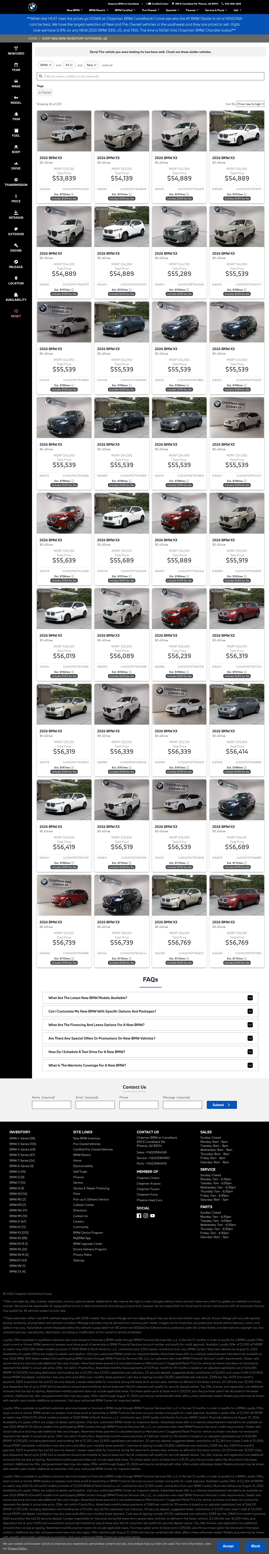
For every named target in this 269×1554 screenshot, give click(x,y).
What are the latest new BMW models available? (87, 998)
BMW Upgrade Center (87, 1243)
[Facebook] (139, 1216)
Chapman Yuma (147, 1194)
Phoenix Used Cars (149, 1200)
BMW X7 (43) (18, 1260)
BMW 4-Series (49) (22, 1149)
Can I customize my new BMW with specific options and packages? (102, 1011)
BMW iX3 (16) (18, 1194)
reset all (107, 65)
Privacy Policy (82, 1254)
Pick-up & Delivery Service (91, 1199)
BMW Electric (97, 10)
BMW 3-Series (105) (23, 1144)
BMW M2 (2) (18, 1199)
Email (87, 1097)
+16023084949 (156, 1163)
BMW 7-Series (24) (22, 1160)
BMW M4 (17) (18, 1210)
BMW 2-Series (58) (22, 1138)
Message (176, 1097)
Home (32, 38)
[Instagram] (146, 1216)
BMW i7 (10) (17, 1182)
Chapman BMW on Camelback (123, 3)
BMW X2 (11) (18, 1227)
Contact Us (80, 1216)
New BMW (73, 10)
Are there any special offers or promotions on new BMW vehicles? (101, 1038)
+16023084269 (156, 1152)
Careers (78, 1221)
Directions (80, 1210)
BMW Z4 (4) (18, 1271)
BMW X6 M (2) (19, 1254)
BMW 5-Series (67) (22, 1155)
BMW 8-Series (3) (21, 1166)
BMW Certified (124, 10)
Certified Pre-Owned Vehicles (93, 1149)
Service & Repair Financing (91, 1188)
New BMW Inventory (86, 1138)
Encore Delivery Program (90, 1249)
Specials (171, 10)
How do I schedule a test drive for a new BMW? (86, 1052)
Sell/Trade (80, 1171)
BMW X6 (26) (18, 1249)
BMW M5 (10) (18, 1216)
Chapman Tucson (148, 1189)
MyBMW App (82, 1238)
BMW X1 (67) (18, 1221)
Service (78, 1182)
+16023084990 (158, 1158)
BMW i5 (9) (17, 1177)
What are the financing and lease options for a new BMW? (96, 1025)
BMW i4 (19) (18, 1171)
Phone (123, 1097)
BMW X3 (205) (19, 1232)
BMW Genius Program (88, 1232)
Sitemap (78, 1260)
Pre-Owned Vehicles (87, 1144)
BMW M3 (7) (18, 1205)
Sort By (231, 104)
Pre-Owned (149, 10)
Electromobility (83, 1166)
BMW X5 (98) (18, 1238)
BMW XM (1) (17, 1266)
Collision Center (83, 1205)
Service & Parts (214, 10)
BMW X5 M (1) (19, 1243)
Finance (191, 10)
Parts (76, 1194)
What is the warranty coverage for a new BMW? (87, 1065)
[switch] (45, 92)
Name (43, 1097)
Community (80, 1227)
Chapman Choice (148, 1178)
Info (236, 10)
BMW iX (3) (17, 1188)
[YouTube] (153, 1216)
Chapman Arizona (148, 1183)
